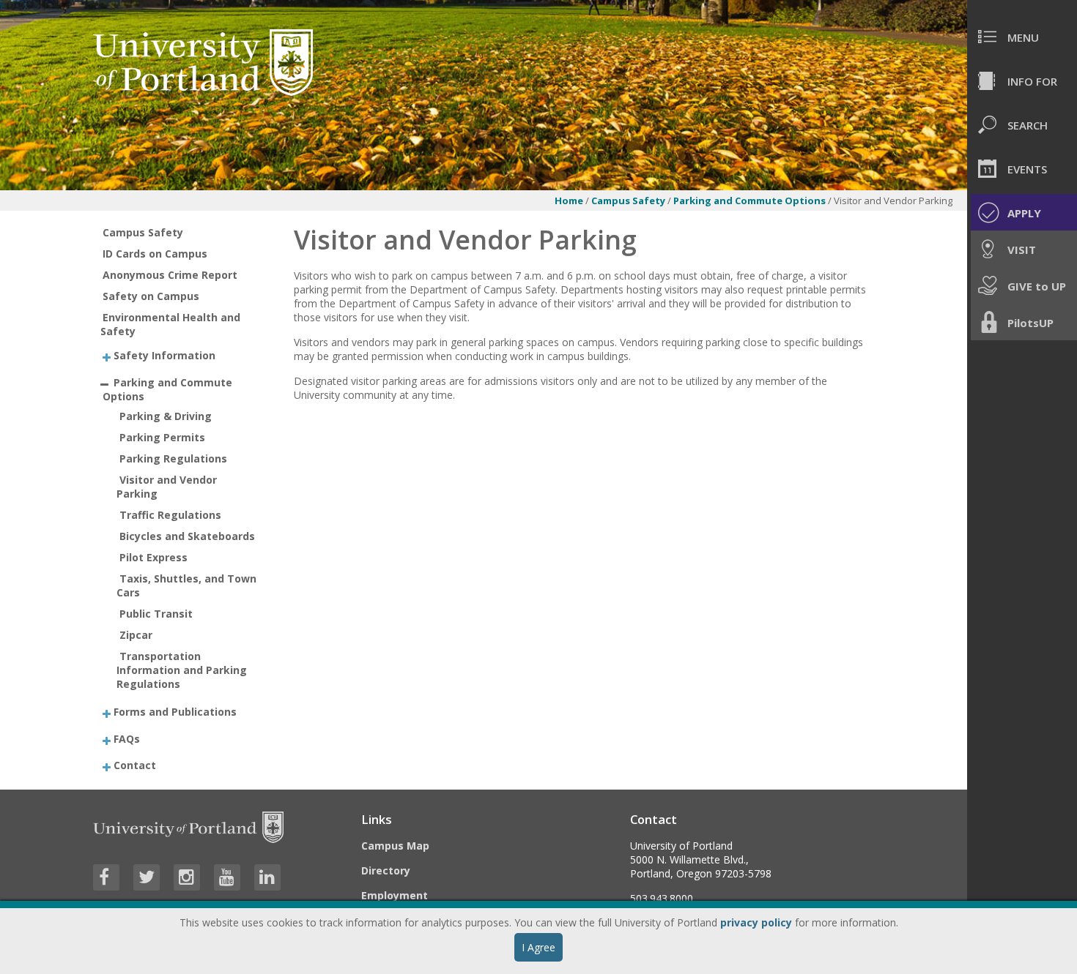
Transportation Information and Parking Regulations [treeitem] (181, 670)
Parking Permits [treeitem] (162, 437)
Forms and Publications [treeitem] (175, 712)
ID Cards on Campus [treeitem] (155, 254)
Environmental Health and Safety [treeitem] (170, 324)
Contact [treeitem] (135, 765)
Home (569, 200)
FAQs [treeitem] (127, 738)
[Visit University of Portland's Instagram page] (187, 877)
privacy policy (756, 922)
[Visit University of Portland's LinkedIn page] (267, 877)
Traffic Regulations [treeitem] (170, 515)
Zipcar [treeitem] (135, 635)
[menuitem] (1022, 36)
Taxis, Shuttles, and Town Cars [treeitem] (186, 585)
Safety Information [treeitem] (164, 355)
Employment (394, 895)
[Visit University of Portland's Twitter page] (146, 877)
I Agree (538, 947)
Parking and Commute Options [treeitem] (167, 388)
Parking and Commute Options (750, 200)
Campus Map (395, 846)
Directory (385, 870)
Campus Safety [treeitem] (143, 232)
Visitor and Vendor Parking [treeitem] (166, 487)
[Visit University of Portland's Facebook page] (106, 877)
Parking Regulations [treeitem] (173, 458)
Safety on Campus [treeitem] (151, 296)
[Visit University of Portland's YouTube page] (227, 877)
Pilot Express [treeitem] (153, 557)
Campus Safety (628, 200)
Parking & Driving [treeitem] (165, 416)
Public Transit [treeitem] (156, 614)
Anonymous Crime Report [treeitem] (170, 275)
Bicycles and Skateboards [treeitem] (187, 536)
